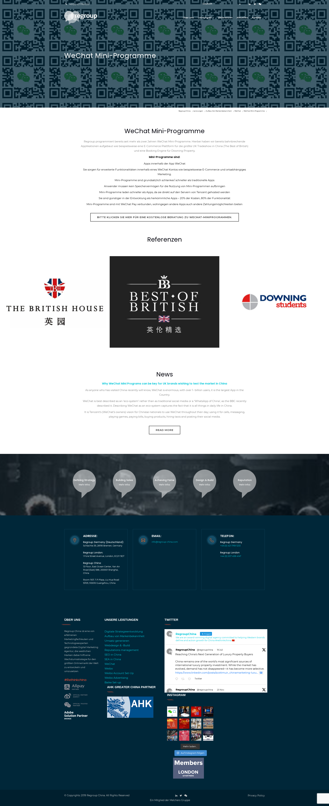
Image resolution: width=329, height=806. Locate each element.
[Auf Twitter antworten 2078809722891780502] (177, 679)
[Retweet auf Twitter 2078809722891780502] (184, 679)
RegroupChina (185, 649)
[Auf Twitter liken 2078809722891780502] (190, 679)
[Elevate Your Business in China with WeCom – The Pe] (172, 711)
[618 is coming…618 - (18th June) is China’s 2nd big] (196, 711)
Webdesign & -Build (117, 645)
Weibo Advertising (116, 677)
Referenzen (225, 17)
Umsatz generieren (117, 640)
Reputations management (122, 650)
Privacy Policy (256, 795)
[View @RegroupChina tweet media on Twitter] (261, 672)
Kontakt (256, 17)
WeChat (110, 663)
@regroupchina (205, 650)
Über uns (188, 17)
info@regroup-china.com (165, 542)
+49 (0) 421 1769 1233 (79, 4)
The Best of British (164, 290)
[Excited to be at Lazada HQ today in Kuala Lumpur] (208, 723)
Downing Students (274, 290)
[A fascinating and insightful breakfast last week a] (184, 711)
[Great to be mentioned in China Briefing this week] (208, 735)
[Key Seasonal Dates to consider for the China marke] (184, 723)
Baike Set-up (113, 682)
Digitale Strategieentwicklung (124, 631)
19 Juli (220, 650)
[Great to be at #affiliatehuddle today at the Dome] (208, 711)
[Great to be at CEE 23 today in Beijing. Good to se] (172, 735)
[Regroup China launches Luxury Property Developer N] (196, 723)
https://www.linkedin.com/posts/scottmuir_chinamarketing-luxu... (216, 672)
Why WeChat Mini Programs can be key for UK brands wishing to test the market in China (164, 384)
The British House (54, 294)
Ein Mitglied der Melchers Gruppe (170, 800)
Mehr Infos (84, 484)
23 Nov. (221, 689)
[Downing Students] (274, 352)
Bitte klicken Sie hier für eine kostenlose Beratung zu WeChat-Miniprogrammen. (164, 217)
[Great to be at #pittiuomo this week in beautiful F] (196, 735)
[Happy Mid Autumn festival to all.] (184, 735)
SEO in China (113, 654)
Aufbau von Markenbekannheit (124, 636)
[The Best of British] (164, 352)
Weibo (109, 668)
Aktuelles (242, 17)
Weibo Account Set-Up (119, 673)
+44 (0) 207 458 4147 (230, 556)
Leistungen (205, 17)
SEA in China (113, 659)
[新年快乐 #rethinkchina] (172, 723)
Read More (164, 430)
